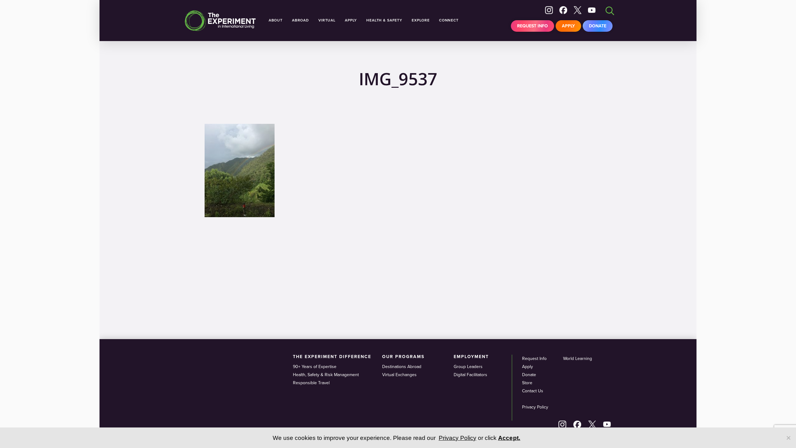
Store (527, 382)
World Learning (577, 358)
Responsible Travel (311, 382)
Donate (597, 26)
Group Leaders (468, 366)
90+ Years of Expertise (314, 366)
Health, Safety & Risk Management (326, 374)
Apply (568, 26)
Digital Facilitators (470, 374)
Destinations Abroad (401, 366)
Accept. (509, 438)
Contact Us (532, 391)
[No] (788, 438)
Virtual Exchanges (399, 374)
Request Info (532, 26)
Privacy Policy (535, 407)
